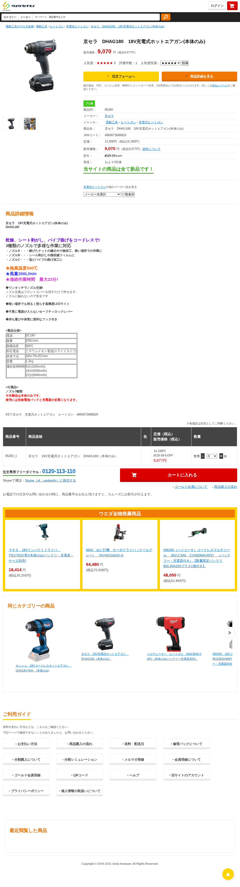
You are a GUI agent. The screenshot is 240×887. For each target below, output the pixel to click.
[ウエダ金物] (18, 6)
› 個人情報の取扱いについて (80, 791)
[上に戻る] (228, 879)
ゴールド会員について (191, 487)
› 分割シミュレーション (79, 759)
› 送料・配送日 (133, 744)
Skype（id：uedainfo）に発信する (50, 480)
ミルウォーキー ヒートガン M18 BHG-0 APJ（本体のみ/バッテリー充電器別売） (174, 656)
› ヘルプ (133, 775)
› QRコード (79, 775)
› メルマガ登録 (133, 759)
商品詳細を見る (201, 76)
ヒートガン (128, 122)
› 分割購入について (26, 759)
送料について (151, 149)
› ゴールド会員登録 (26, 775)
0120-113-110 (58, 471)
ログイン (217, 5)
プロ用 (89, 103)
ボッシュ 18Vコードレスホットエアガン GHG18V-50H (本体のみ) (43, 668)
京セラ (109, 116)
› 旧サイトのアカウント (186, 775)
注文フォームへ (123, 76)
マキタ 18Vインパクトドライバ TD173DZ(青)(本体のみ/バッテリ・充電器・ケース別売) (41, 555)
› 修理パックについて (186, 744)
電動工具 (112, 122)
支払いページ (220, 85)
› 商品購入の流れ (79, 744)
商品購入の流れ (225, 487)
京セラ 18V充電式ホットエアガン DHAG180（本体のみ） (105, 656)
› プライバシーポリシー (26, 791)
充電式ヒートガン (151, 122)
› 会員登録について (186, 759)
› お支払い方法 (26, 744)
